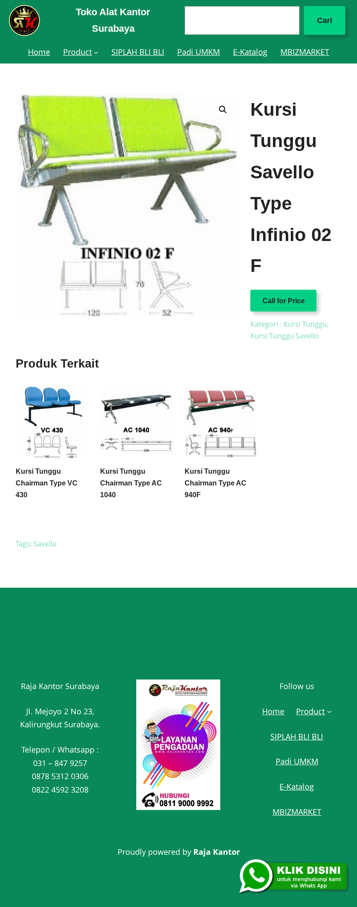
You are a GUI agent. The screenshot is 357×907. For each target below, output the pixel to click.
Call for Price (284, 301)
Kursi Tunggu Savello (284, 336)
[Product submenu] (96, 52)
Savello (45, 544)
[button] (223, 109)
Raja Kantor (216, 852)
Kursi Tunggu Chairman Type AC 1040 (131, 483)
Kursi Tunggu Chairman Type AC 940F (215, 483)
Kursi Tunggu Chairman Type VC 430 (46, 483)
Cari (324, 20)
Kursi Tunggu (305, 324)
